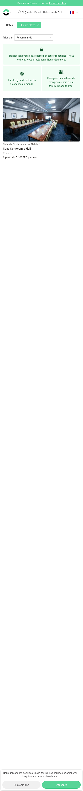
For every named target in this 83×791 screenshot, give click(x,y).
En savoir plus (21, 784)
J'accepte (61, 784)
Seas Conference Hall (17, 148)
